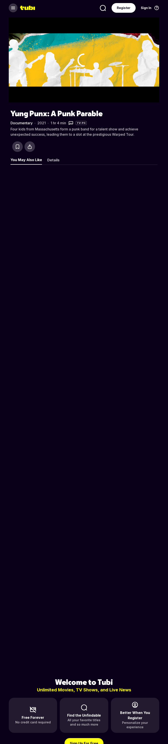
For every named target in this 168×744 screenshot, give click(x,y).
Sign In (146, 8)
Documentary (21, 123)
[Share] (29, 146)
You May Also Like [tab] (26, 160)
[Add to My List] (17, 146)
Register (123, 8)
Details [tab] (53, 160)
